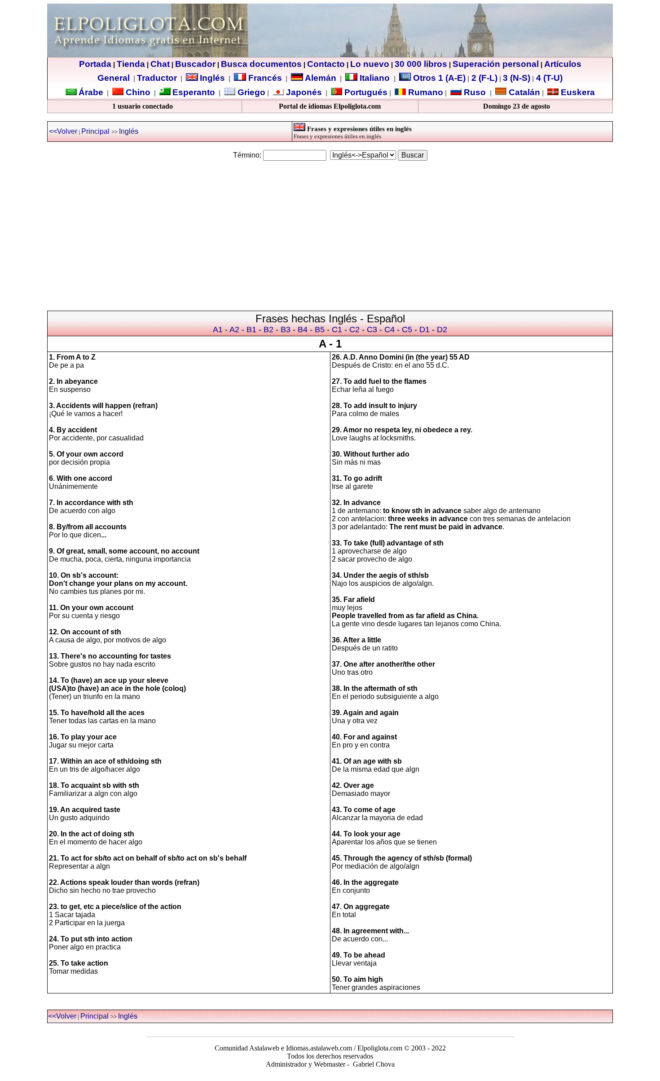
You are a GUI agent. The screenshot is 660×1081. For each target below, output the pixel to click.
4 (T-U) (548, 78)
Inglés (212, 78)
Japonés (303, 92)
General (113, 78)
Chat (160, 64)
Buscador (195, 64)
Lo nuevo (369, 64)
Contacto (326, 64)
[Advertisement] (330, 231)
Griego (250, 92)
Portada (95, 64)
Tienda (131, 64)
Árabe (91, 92)
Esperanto (193, 92)
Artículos (562, 64)
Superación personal (496, 64)
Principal (95, 131)
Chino (136, 92)
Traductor (157, 78)
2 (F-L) (483, 78)
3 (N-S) (516, 78)
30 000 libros (421, 64)
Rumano (424, 92)
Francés (264, 78)
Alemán (320, 78)
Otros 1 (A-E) (439, 78)
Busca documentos (261, 64)
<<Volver (63, 131)
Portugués (364, 92)
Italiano (374, 78)
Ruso (474, 92)
